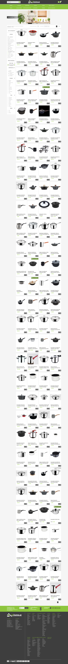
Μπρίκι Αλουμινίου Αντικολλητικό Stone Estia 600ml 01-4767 (55, 501)
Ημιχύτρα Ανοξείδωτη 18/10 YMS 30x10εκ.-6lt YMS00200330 (55, 405)
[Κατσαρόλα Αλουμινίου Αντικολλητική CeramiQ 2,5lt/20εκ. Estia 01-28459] (32, 168)
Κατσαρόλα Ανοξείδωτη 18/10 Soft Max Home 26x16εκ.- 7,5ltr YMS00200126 (21, 502)
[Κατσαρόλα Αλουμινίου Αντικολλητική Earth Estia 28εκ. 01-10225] (44, 187)
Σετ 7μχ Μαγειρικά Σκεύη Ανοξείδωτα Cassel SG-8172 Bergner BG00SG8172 (44, 158)
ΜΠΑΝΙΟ (43, 5)
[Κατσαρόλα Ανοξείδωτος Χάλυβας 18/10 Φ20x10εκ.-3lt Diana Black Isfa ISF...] (44, 435)
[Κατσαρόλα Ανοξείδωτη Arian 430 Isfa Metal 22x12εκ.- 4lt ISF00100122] (21, 128)
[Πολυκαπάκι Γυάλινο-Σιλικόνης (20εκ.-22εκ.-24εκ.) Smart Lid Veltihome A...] (32, 33)
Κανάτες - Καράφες (43, 632)
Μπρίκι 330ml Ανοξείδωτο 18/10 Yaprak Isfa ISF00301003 (55, 596)
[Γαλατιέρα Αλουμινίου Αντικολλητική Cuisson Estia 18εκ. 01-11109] (21, 339)
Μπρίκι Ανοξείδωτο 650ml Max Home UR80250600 (55, 62)
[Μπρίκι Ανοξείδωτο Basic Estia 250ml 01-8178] (21, 206)
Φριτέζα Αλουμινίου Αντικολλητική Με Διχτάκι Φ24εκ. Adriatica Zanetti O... (21, 426)
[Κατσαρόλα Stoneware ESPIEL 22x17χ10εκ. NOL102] (21, 434)
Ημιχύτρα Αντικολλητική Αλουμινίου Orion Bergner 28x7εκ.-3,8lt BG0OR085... (43, 177)
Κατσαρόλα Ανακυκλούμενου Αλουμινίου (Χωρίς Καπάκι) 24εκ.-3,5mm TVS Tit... (21, 292)
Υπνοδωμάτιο (34, 615)
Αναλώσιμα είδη (28, 646)
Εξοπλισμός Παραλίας (38, 649)
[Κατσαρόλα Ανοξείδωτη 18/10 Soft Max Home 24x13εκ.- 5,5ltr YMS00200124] (55, 567)
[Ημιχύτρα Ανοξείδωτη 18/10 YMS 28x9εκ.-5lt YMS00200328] (21, 473)
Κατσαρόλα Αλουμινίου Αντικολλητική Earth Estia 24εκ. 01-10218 (32, 501)
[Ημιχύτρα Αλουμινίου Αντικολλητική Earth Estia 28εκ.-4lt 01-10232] (32, 282)
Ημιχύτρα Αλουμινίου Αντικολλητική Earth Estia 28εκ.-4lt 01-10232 (32, 291)
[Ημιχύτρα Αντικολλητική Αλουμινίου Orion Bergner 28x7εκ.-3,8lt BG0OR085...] (44, 166)
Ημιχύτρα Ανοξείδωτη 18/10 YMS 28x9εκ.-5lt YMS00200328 (20, 482)
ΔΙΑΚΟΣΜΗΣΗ (27, 5)
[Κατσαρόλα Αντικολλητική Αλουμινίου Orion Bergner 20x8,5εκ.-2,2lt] (32, 568)
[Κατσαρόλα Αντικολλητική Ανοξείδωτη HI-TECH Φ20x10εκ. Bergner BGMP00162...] (55, 130)
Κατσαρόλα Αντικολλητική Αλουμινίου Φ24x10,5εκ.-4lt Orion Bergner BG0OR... (55, 463)
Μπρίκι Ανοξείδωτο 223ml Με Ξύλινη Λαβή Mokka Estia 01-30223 (32, 100)
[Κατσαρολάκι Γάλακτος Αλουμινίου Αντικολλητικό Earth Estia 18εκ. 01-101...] (32, 53)
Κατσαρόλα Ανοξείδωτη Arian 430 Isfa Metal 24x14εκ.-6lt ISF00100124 (55, 482)
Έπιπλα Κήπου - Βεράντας (54, 616)
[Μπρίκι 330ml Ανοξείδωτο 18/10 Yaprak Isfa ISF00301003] (55, 587)
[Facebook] (40, 608)
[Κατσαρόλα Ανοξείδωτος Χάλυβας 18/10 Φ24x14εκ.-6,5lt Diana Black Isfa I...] (55, 72)
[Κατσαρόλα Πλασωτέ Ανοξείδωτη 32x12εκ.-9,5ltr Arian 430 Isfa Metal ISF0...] (21, 242)
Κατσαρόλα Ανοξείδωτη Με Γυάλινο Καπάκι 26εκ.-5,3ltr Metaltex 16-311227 (21, 272)
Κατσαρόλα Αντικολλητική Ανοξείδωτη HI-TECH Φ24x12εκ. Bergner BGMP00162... (21, 82)
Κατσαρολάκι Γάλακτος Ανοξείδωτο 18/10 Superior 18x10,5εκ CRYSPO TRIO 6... (33, 348)
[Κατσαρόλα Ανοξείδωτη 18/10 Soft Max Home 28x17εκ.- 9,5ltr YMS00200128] (21, 185)
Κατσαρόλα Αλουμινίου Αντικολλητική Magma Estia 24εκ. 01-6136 (44, 138)
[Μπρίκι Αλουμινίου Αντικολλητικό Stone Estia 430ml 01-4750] (55, 416)
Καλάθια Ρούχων (48, 622)
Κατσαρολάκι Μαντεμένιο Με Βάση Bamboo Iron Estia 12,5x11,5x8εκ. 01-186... (32, 482)
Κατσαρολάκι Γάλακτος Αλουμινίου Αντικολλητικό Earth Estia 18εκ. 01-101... (32, 62)
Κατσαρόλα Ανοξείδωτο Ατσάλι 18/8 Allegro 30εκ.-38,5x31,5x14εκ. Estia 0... (21, 178)
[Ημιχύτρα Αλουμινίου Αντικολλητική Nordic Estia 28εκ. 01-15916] (44, 34)
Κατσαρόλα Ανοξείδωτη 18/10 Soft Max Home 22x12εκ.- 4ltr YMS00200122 (43, 426)
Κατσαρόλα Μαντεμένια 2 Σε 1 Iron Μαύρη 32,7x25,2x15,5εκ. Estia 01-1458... (21, 120)
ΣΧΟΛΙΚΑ (28, 655)
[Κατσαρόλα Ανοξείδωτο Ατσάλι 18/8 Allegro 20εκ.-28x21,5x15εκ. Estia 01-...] (44, 378)
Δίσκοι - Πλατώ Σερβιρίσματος (10, 48)
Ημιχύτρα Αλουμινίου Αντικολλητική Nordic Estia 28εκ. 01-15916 (44, 43)
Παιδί (33, 616)
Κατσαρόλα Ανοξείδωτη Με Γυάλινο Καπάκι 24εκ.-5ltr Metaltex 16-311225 (44, 405)
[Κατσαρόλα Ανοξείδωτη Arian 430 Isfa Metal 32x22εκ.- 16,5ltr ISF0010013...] (21, 319)
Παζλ (43, 644)
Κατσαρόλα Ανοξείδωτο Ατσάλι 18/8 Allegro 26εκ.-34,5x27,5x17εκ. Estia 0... (21, 464)
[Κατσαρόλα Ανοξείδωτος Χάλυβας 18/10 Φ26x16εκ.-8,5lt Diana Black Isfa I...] (55, 149)
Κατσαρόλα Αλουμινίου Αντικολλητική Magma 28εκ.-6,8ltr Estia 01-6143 (55, 291)
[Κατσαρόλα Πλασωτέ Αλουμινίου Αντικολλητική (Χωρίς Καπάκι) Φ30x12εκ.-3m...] (55, 433)
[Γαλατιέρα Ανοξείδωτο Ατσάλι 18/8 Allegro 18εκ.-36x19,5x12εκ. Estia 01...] (55, 530)
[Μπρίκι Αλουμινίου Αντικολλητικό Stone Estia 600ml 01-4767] (55, 492)
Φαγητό (28, 614)
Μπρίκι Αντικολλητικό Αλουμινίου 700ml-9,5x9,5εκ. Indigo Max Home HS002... (32, 120)
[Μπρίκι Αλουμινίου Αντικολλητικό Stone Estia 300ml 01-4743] (44, 339)
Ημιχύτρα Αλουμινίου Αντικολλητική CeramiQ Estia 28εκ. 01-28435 (55, 253)
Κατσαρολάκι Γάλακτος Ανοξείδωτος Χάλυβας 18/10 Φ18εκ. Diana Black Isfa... (32, 540)
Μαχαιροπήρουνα (10, 37)
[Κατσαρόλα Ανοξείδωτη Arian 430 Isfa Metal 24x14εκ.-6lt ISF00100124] (55, 471)
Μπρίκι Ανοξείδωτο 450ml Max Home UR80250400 (21, 234)
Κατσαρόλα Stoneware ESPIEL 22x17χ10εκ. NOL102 (20, 444)
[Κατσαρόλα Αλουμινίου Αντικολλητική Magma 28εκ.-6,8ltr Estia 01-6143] (55, 282)
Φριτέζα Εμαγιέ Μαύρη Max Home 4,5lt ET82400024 (55, 310)
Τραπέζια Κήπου (53, 619)
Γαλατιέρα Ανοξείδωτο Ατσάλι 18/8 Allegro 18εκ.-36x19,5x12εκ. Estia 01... (55, 540)
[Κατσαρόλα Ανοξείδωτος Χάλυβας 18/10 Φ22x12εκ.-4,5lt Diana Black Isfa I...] (21, 378)
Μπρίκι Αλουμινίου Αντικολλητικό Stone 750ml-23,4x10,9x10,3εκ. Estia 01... (32, 311)
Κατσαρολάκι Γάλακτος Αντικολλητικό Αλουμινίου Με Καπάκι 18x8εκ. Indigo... (44, 119)
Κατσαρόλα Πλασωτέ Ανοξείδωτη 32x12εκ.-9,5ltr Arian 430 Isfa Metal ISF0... (21, 253)
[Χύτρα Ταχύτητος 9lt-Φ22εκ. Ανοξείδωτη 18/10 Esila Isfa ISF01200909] (32, 434)
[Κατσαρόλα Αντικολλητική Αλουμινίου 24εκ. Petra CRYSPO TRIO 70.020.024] (55, 339)
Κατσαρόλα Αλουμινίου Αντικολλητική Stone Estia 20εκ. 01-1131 (32, 215)
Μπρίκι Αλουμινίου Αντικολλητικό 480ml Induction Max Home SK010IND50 (31, 158)
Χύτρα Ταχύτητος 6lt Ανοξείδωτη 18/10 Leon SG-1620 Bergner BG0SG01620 (21, 368)
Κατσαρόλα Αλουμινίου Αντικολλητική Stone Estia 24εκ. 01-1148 (43, 501)
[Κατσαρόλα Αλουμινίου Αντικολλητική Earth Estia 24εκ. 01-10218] (32, 492)
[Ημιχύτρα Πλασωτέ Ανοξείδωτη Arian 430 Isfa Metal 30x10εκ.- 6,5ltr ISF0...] (55, 318)
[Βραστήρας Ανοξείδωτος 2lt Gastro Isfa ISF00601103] (44, 300)
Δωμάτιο (28, 621)
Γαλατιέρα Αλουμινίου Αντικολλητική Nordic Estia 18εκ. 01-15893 (44, 482)
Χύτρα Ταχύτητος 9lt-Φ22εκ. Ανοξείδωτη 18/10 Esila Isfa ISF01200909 (32, 444)
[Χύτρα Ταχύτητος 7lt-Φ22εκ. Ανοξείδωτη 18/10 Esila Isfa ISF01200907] (21, 148)
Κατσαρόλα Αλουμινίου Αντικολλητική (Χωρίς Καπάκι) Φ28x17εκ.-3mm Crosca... (21, 559)
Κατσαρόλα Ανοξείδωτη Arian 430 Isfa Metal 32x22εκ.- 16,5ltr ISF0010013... (21, 330)
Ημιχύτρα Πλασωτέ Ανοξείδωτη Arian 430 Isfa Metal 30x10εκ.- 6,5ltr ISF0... (55, 330)
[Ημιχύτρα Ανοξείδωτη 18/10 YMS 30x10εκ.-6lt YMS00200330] (55, 397)
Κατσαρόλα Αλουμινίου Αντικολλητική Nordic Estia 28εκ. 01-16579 (32, 425)
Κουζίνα (38, 616)
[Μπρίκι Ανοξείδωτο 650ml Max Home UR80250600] (55, 53)
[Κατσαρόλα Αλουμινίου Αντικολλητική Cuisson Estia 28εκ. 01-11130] (55, 34)
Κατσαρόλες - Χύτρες (11, 51)
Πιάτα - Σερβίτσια (10, 36)
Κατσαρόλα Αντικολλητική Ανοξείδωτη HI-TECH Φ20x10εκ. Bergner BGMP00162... (55, 139)
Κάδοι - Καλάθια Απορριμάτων (29, 651)
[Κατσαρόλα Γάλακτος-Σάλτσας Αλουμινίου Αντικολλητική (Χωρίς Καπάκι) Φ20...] (32, 452)
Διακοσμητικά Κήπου (54, 623)
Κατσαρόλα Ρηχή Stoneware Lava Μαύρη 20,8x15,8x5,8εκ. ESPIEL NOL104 (32, 273)
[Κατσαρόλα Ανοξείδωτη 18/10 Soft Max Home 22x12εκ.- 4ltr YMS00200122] (44, 414)
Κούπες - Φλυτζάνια (11, 39)
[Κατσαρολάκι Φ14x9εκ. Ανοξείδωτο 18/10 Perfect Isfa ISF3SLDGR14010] (32, 72)
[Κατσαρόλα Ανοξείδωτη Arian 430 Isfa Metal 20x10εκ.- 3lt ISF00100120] (21, 32)
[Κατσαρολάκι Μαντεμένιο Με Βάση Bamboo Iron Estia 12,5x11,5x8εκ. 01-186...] (32, 473)
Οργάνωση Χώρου (28, 640)
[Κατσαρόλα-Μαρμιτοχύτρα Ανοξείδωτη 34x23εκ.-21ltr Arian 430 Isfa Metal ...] (21, 530)
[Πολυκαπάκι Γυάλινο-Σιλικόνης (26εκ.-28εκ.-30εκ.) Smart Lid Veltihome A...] (44, 205)
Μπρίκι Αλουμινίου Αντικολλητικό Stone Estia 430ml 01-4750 (55, 425)
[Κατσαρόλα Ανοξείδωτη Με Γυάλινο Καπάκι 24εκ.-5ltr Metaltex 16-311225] (44, 397)
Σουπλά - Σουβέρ (10, 56)
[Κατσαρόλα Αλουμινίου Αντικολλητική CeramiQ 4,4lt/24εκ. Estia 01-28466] (44, 91)
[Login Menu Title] (58, 2)
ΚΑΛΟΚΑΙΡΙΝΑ (39, 637)
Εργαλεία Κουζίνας (43, 622)
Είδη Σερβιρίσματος (11, 45)
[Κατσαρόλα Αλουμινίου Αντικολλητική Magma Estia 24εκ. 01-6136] (44, 130)
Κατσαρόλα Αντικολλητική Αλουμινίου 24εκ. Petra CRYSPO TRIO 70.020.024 (55, 348)
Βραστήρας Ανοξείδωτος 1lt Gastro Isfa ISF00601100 (44, 234)
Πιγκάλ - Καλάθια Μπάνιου (48, 620)
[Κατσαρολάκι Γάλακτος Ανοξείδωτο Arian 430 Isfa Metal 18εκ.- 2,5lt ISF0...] (32, 318)
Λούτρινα (43, 646)
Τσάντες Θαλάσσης (38, 645)
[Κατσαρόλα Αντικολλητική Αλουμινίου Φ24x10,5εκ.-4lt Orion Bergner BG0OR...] (55, 454)
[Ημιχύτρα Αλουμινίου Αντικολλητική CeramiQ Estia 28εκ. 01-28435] (55, 244)
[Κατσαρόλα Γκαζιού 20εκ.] (55, 511)
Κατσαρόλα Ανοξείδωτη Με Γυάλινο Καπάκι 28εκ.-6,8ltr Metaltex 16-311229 (55, 100)
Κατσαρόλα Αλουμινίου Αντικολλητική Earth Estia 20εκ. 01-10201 (21, 62)
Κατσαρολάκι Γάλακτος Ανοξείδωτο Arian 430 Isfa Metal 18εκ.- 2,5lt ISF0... (32, 329)
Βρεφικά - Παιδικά (38, 641)
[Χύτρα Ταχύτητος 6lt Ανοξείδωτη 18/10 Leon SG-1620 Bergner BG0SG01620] (21, 358)
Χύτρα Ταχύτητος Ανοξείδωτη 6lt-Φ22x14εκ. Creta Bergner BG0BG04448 (55, 367)
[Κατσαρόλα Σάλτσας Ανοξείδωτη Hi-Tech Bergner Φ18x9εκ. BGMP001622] (21, 568)
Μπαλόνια (43, 640)
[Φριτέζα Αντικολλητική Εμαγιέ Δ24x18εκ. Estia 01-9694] (55, 263)
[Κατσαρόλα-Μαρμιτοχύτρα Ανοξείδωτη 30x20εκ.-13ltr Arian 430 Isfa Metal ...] (44, 358)
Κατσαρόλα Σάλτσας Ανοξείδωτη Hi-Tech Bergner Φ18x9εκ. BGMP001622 (20, 578)
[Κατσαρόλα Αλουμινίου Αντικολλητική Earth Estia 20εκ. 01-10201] (21, 53)
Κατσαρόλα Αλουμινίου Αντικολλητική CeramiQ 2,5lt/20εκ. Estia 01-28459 (32, 177)
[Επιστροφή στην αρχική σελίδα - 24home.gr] (34, 2)
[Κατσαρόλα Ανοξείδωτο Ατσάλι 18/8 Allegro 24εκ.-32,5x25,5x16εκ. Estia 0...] (21, 91)
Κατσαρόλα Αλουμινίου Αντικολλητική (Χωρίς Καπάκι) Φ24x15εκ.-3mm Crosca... (55, 387)
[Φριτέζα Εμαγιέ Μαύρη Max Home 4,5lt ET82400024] (55, 301)
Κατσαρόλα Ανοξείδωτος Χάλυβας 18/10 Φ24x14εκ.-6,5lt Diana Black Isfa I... (55, 82)
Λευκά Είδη (28, 616)
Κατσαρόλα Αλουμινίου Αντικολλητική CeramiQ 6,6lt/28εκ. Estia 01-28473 (21, 405)
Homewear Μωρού (28, 622)
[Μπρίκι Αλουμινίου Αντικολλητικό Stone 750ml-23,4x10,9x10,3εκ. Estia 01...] (32, 301)
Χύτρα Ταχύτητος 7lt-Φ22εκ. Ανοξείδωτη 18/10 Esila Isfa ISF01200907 (21, 158)
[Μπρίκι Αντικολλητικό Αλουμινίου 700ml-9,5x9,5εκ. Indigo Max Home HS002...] (32, 110)
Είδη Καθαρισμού (29, 648)
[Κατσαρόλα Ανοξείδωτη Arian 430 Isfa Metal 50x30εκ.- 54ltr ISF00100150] (44, 567)
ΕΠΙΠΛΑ (58, 613)
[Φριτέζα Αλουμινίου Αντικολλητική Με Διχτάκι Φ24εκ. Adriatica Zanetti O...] (21, 416)
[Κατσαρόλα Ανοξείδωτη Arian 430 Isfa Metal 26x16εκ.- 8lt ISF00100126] (44, 318)
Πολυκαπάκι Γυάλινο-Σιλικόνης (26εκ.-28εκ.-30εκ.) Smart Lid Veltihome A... (43, 216)
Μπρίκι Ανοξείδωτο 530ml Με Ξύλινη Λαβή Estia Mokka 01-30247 (43, 253)
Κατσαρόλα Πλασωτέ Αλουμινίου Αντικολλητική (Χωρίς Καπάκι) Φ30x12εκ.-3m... (55, 445)
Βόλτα (28, 617)
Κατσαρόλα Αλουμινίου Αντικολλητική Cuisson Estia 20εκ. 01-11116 (32, 196)
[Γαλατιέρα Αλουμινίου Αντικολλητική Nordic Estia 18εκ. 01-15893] (44, 473)
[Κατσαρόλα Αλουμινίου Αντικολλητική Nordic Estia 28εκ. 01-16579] (32, 416)
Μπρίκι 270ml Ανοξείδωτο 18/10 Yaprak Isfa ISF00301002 (32, 367)
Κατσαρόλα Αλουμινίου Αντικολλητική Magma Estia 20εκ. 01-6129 (44, 62)
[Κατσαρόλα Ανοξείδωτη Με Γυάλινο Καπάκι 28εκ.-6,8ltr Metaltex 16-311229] (55, 91)
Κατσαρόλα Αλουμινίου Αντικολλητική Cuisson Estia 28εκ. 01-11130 (55, 43)
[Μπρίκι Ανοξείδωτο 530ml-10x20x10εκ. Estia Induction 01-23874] (44, 282)
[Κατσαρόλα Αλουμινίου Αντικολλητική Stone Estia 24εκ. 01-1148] (44, 492)
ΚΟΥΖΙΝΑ (35, 5)
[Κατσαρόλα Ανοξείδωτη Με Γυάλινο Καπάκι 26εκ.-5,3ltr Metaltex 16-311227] (21, 263)
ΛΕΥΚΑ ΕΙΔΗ (19, 5)
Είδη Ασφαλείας (28, 620)
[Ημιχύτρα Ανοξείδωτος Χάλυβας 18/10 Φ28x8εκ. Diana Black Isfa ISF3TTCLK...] (32, 244)
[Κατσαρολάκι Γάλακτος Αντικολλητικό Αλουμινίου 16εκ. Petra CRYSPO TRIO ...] (32, 511)
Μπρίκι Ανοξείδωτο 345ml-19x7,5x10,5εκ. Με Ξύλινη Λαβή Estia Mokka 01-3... (32, 558)
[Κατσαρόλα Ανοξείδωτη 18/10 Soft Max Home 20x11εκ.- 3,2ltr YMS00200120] (21, 586)
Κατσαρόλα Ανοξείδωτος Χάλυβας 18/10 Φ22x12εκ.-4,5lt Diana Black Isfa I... (21, 387)
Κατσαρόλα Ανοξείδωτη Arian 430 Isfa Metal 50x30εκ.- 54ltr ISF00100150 (43, 578)
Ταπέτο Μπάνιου (48, 617)
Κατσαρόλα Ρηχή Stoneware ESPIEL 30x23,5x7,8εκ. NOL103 (43, 520)
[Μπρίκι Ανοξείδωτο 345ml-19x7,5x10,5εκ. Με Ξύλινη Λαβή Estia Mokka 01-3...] (32, 549)
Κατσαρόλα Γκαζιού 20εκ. (55, 519)
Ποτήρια (9, 38)
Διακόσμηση (34, 640)
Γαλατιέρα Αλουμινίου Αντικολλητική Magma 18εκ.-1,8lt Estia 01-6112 (21, 310)
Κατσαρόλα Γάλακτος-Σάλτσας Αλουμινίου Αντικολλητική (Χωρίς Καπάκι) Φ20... (32, 464)
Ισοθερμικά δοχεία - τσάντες (28, 642)
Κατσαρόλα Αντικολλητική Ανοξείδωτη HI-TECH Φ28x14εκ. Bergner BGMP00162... (32, 235)
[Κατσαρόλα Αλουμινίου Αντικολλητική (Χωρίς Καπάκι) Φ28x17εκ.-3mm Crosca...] (21, 549)
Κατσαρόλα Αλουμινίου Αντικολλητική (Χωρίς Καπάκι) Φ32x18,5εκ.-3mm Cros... (43, 540)
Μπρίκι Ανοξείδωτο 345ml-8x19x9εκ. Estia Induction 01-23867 (44, 463)
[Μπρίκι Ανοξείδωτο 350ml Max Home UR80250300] (44, 587)
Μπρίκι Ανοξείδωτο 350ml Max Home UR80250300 (43, 596)
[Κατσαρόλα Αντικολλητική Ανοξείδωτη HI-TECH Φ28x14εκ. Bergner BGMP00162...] (32, 225)
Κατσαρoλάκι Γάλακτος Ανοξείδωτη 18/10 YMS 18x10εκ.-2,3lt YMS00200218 (55, 559)
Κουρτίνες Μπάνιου (48, 615)
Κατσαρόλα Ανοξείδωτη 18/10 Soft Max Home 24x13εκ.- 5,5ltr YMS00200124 (55, 578)
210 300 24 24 (56, 608)
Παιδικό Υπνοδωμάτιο (39, 617)
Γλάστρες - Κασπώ (53, 622)
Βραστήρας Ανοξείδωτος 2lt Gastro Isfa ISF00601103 (44, 310)
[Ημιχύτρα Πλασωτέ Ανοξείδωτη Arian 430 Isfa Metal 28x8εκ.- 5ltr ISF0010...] (32, 128)
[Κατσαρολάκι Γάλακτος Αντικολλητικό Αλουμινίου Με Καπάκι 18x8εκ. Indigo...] (44, 110)
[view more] (24, 46)
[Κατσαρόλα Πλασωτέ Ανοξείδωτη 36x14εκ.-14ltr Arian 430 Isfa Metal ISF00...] (32, 397)
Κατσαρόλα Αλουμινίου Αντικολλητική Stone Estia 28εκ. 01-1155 (55, 196)
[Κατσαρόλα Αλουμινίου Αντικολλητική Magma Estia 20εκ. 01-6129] (44, 53)
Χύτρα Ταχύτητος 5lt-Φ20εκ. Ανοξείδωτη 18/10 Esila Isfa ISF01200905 (43, 81)
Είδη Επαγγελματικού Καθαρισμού (34, 642)
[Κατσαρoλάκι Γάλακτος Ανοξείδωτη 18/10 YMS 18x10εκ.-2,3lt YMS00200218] (55, 549)
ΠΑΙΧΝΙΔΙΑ (44, 637)
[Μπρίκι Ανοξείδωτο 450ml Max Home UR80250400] (21, 225)
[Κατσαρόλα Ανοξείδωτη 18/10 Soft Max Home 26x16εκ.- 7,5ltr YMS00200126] (21, 491)
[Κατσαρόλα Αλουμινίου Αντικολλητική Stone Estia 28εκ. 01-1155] (55, 187)
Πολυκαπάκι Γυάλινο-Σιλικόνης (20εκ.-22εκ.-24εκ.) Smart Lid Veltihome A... (32, 44)
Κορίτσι (43, 639)
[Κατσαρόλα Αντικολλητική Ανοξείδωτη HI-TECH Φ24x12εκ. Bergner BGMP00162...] (21, 72)
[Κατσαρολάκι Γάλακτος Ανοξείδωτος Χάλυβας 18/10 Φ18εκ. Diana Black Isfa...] (32, 530)
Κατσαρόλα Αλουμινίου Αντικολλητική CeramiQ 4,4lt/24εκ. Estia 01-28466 (43, 100)
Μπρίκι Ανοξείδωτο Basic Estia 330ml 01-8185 (21, 520)
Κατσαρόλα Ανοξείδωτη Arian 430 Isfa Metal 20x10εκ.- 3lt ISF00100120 (21, 43)
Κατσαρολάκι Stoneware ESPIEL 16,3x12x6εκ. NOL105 (55, 215)
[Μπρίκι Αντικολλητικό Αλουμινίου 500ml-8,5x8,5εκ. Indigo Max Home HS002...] (44, 263)
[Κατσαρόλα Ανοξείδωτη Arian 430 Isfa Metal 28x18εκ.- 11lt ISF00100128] (55, 166)
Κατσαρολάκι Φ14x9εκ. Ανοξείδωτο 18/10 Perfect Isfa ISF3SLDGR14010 (32, 81)
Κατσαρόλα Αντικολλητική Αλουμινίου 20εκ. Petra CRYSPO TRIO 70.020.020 (32, 596)
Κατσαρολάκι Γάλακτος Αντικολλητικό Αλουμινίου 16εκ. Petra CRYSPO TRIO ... (33, 520)
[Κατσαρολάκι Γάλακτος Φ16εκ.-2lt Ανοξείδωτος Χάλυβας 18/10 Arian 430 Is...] (55, 225)
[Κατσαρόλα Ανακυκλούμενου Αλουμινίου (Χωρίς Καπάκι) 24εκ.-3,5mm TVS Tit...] (21, 282)
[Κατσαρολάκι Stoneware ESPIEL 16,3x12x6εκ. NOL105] (55, 205)
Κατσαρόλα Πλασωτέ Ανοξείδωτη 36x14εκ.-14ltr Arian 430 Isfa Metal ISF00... (33, 405)
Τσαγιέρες (9, 46)
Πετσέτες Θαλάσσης (38, 639)
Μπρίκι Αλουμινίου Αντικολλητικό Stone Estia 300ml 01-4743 (43, 348)
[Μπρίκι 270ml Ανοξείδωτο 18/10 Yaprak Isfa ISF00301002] (32, 358)
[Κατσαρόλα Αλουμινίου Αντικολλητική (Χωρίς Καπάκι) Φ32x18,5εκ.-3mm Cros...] (44, 528)
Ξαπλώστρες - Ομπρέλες (54, 626)
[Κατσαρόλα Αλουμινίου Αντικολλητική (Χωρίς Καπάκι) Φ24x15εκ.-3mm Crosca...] (55, 377)
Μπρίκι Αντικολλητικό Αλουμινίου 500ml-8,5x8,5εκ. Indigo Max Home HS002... (44, 273)
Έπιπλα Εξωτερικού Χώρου (33, 645)
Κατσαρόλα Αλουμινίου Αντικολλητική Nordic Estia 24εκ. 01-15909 (55, 119)
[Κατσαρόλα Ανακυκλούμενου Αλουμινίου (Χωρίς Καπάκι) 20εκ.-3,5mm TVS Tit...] (44, 549)
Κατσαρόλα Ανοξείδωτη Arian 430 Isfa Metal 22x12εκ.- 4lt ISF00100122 (21, 138)
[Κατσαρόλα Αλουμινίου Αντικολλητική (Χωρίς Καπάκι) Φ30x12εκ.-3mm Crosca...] (32, 376)
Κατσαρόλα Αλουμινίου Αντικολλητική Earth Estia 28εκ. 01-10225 (43, 196)
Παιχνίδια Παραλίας (38, 643)
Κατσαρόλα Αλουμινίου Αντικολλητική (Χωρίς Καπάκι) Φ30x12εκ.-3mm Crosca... (32, 387)
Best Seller (9, 57)
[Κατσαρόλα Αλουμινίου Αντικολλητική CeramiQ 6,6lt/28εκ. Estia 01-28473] (21, 397)
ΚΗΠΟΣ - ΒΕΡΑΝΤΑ (51, 5)
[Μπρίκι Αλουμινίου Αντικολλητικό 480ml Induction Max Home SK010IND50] (32, 149)
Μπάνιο (28, 615)
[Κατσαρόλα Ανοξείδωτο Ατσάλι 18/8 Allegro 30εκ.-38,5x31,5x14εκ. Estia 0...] (21, 168)
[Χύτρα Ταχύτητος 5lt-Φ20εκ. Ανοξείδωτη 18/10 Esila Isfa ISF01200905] (44, 71)
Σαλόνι (33, 618)
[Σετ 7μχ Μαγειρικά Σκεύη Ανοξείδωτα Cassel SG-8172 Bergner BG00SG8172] (44, 149)
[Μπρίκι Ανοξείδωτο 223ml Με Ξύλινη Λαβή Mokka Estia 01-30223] (32, 91)
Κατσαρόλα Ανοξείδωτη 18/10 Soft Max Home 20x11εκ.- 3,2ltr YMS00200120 (21, 597)
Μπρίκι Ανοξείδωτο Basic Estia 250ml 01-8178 (21, 215)
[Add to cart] (26, 46)
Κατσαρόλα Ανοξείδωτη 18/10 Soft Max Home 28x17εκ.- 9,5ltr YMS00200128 (21, 197)
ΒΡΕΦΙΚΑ (11, 5)
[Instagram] (40, 609)
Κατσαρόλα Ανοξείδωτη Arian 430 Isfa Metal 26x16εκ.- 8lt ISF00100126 (43, 329)
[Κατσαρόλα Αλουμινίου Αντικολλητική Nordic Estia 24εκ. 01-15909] (55, 110)
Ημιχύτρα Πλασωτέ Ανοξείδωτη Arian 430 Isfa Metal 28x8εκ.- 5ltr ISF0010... (32, 139)
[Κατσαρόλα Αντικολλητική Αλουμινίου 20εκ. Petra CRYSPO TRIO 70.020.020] (32, 587)
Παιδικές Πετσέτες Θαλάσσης (38, 647)
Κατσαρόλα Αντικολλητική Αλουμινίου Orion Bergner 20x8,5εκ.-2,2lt (32, 577)
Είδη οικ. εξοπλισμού (28, 644)
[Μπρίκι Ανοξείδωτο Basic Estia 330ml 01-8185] (21, 511)
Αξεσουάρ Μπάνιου (48, 618)
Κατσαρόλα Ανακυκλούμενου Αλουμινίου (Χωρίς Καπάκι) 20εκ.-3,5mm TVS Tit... (44, 559)
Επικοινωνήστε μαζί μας (10, 626)
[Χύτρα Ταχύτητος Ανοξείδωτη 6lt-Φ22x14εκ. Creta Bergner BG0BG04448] (55, 358)
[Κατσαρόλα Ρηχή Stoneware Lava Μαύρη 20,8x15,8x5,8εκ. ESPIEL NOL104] (32, 263)
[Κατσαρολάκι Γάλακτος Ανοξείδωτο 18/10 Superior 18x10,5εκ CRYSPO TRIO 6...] (32, 339)
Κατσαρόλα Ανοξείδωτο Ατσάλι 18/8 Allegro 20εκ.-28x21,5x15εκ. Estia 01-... (43, 387)
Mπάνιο (33, 617)
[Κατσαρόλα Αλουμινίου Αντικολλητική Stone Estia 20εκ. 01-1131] (32, 206)
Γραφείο (58, 617)
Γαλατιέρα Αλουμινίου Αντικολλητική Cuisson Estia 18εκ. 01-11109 (20, 348)
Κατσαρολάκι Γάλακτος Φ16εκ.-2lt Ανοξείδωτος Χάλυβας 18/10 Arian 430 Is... (55, 235)
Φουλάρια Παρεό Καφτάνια (38, 655)
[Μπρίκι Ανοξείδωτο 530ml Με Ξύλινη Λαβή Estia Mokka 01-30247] (44, 244)
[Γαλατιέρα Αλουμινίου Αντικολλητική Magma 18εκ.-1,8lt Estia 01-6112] (21, 301)
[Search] (19, 2)
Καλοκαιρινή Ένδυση (38, 653)
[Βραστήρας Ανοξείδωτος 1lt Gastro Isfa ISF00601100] (44, 225)
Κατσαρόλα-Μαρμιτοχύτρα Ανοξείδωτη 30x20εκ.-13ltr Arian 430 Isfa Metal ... (44, 367)
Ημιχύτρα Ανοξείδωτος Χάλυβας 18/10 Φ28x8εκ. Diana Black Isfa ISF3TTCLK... (32, 254)
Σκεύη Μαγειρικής (10, 50)
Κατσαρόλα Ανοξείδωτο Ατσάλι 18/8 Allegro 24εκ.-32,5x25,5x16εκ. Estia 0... (21, 101)
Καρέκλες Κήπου (53, 618)
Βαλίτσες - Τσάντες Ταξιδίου (28, 653)
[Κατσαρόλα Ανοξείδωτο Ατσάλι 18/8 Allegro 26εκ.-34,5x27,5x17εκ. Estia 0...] (21, 454)
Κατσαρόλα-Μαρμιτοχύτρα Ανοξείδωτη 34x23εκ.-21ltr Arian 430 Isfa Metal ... (21, 539)
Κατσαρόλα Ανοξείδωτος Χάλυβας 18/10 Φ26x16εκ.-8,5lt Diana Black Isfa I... (55, 158)
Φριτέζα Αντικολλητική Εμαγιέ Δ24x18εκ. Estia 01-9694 (55, 272)
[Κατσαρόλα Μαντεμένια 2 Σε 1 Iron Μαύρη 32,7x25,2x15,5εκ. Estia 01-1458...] (21, 110)
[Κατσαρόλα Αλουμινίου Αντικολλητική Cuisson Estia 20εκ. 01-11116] (32, 187)
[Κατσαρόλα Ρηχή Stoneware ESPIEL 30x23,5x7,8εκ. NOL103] (44, 510)
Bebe (43, 645)
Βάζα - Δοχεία (10, 49)
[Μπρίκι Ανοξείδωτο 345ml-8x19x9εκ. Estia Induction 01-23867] (44, 454)
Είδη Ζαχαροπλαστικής (44, 620)
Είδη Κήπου (53, 620)
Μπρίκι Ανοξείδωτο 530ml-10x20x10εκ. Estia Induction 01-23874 (44, 291)
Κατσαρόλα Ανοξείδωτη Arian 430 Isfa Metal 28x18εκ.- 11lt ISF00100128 (55, 177)
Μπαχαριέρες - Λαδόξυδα (10, 44)
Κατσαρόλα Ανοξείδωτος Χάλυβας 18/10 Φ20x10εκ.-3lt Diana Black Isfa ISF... (43, 445)
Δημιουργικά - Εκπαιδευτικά (44, 641)
